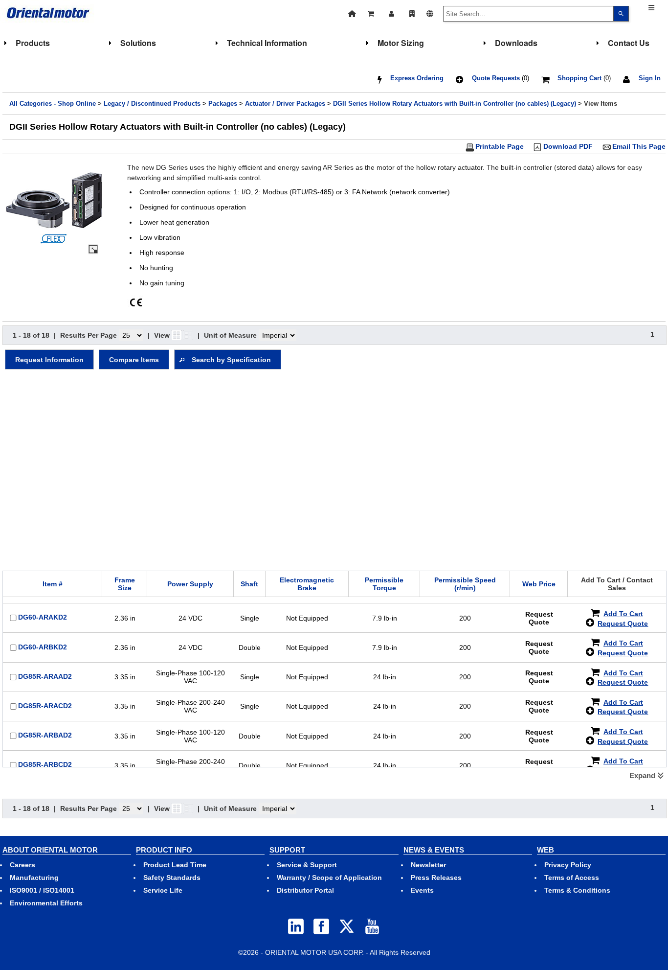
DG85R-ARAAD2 (45, 676)
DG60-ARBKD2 (42, 647)
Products (33, 42)
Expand (643, 775)
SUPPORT (287, 850)
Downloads (516, 42)
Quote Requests (496, 78)
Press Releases (436, 877)
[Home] (352, 12)
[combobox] (528, 14)
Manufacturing (34, 877)
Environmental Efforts (46, 903)
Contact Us (628, 42)
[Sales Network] (412, 12)
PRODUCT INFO (164, 850)
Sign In (650, 78)
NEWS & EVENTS (433, 850)
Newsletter (428, 865)
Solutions (138, 42)
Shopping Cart (579, 78)
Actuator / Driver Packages (285, 103)
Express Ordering (417, 78)
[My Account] (392, 12)
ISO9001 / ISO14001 (42, 890)
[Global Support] (430, 12)
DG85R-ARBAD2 (45, 735)
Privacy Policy (567, 865)
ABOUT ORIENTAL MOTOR (50, 850)
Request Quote (623, 623)
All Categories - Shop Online (52, 103)
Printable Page (499, 146)
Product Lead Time (174, 865)
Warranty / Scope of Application (329, 877)
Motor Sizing (401, 42)
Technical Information (267, 42)
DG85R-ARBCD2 (45, 764)
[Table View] (188, 335)
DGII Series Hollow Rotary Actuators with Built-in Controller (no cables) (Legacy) (454, 103)
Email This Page (639, 146)
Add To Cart (623, 614)
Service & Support (307, 865)
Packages (222, 103)
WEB (545, 850)
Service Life (162, 890)
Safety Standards (171, 877)
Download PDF (568, 146)
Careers (22, 865)
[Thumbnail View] (176, 335)
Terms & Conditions (577, 890)
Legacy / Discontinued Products (152, 103)
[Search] (621, 14)
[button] (49, 359)
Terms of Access (571, 877)
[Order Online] (371, 12)
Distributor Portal (305, 890)
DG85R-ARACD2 (45, 706)
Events (422, 890)
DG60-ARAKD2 (42, 617)
